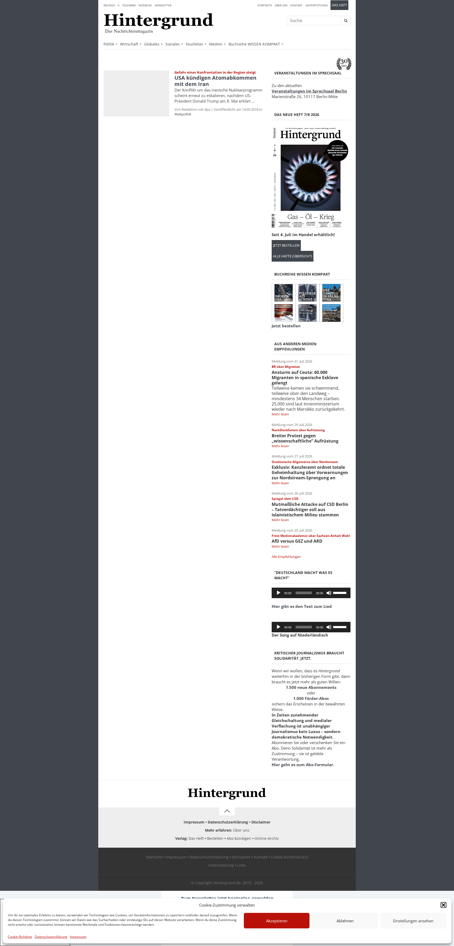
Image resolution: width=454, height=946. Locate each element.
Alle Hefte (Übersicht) (292, 256)
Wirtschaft (129, 44)
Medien (216, 44)
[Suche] (345, 20)
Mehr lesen (280, 414)
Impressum (78, 936)
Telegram (129, 5)
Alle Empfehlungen (286, 556)
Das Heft (339, 5)
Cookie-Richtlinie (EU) (289, 857)
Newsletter (163, 5)
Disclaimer (260, 822)
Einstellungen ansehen (413, 920)
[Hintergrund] (159, 21)
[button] (443, 905)
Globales (151, 44)
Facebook (145, 5)
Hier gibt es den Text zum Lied (302, 606)
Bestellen (215, 838)
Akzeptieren (276, 920)
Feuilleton (194, 44)
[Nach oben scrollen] (227, 811)
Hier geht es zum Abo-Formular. (303, 764)
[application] (311, 593)
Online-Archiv (267, 838)
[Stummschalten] (329, 593)
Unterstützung (316, 5)
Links (241, 865)
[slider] (340, 592)
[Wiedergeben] (278, 593)
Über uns (281, 5)
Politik (109, 44)
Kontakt (296, 5)
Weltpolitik (182, 114)
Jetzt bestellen (286, 245)
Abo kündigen (239, 838)
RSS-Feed (109, 5)
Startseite (264, 5)
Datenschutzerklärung (51, 936)
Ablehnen (345, 920)
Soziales (173, 44)
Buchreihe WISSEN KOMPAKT (254, 44)
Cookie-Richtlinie (20, 936)
